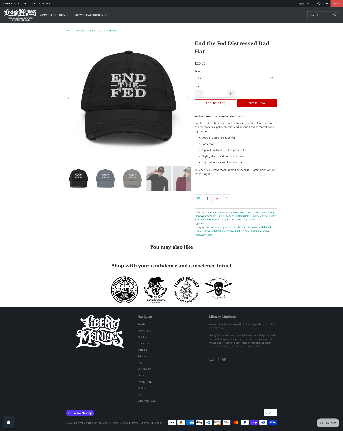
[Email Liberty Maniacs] (211, 359)
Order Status (11, 3)
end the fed (265, 227)
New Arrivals (255, 219)
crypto (223, 227)
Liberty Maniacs (82, 422)
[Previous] (69, 98)
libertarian (254, 230)
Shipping (142, 349)
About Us (29, 3)
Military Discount (147, 400)
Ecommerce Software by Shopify (146, 422)
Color (198, 71)
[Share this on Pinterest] (217, 198)
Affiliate (142, 388)
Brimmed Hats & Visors (219, 212)
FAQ (140, 362)
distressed (252, 227)
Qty (197, 86)
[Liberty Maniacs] (20, 15)
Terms (141, 375)
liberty (264, 230)
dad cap (232, 227)
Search (141, 324)
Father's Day (210, 215)
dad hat (241, 227)
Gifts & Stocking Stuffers (230, 215)
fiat (213, 230)
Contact (44, 3)
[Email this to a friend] (226, 198)
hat (246, 230)
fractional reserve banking (230, 230)
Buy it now (256, 103)
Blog (140, 394)
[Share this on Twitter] (198, 198)
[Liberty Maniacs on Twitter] (224, 359)
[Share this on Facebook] (208, 198)
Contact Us (143, 343)
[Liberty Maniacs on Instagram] (218, 359)
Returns (142, 356)
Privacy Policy (145, 381)
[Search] (334, 15)
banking (209, 227)
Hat (203, 223)
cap (217, 227)
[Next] (188, 98)
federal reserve (202, 230)
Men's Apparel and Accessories (231, 219)
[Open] (9, 422)
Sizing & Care (144, 368)
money (198, 234)
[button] (48, 15)
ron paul (207, 234)
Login (324, 3)
